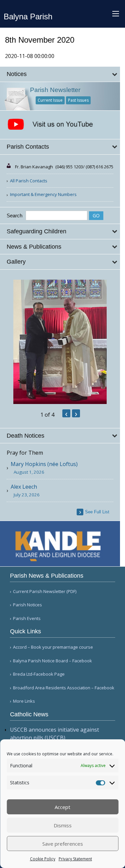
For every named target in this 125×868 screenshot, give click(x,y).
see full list (97, 511)
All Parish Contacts (28, 181)
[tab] (60, 74)
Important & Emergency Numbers (43, 194)
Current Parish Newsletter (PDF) (44, 591)
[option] (60, 342)
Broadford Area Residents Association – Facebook (63, 688)
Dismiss (63, 825)
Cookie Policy (42, 859)
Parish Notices (27, 605)
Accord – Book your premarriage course (53, 647)
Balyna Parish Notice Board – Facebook (52, 661)
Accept (62, 807)
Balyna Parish (28, 16)
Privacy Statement (75, 859)
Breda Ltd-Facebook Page (39, 674)
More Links (24, 701)
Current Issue (50, 100)
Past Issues (78, 100)
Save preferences (62, 843)
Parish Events (27, 618)
